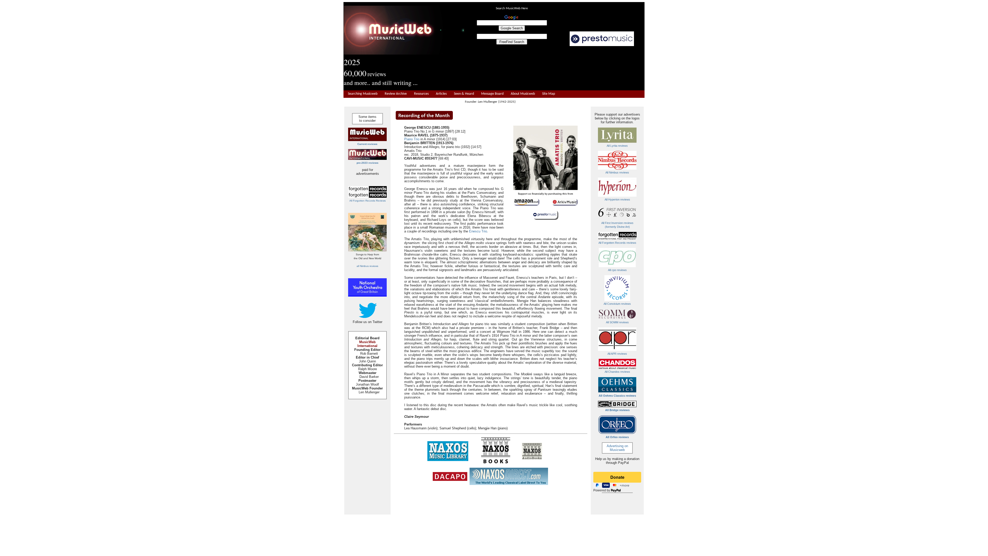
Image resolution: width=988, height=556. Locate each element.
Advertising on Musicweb (617, 448)
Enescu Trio (478, 231)
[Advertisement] (554, 68)
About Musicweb (523, 94)
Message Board (492, 94)
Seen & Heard (464, 94)
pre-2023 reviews (367, 162)
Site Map (548, 94)
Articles (441, 94)
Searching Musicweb (362, 94)
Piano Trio (411, 139)
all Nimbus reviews (367, 266)
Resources (421, 94)
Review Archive (396, 94)
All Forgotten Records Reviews (367, 200)
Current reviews (367, 144)
